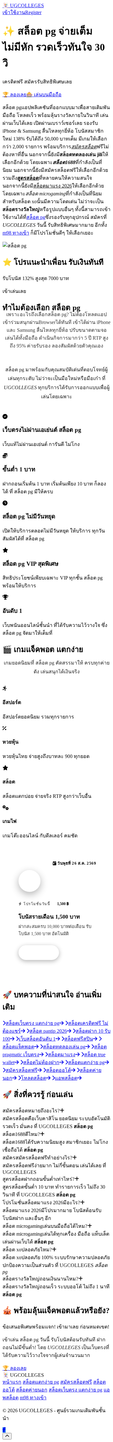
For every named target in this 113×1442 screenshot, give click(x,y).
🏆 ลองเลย (14, 94)
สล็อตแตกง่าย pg (41, 1382)
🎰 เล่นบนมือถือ (44, 94)
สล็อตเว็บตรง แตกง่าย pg (75, 1389)
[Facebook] (4, 1430)
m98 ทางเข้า (16, 233)
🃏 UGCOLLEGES (23, 5)
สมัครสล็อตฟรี (76, 1382)
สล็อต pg (35, 217)
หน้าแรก (12, 1382)
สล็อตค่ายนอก (31, 1389)
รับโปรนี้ (42, 952)
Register (33, 12)
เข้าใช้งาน (14, 12)
